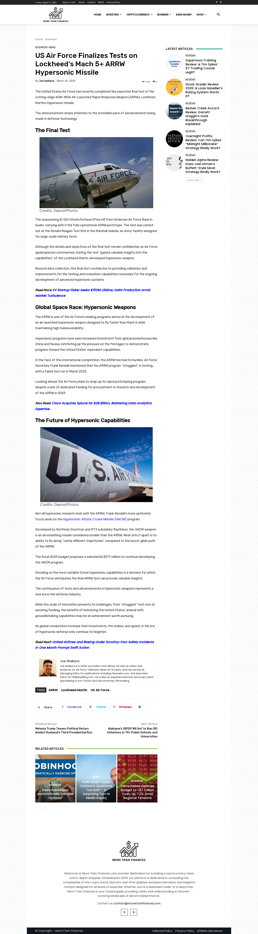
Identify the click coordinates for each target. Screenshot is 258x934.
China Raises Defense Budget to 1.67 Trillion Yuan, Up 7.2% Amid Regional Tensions (137, 792)
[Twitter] (221, 2)
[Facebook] (217, 2)
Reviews (191, 56)
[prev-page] (37, 808)
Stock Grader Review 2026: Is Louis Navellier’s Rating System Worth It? (204, 90)
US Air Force (100, 690)
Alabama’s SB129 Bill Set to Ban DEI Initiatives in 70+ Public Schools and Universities (132, 732)
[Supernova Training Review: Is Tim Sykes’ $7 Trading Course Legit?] (174, 63)
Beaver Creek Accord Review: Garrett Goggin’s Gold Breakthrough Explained (202, 116)
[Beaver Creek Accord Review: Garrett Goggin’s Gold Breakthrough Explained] (174, 110)
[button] (218, 14)
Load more (193, 180)
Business (51, 39)
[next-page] (43, 808)
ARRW (53, 690)
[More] (139, 707)
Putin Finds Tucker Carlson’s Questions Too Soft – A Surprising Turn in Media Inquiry (96, 790)
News (52, 47)
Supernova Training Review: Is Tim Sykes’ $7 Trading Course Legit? (202, 66)
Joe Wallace (46, 81)
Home (39, 39)
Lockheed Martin (74, 690)
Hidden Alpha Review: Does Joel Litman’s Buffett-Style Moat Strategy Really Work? (203, 166)
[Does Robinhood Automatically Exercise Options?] (55, 778)
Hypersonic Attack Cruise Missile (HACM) (95, 519)
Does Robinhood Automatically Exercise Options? (55, 794)
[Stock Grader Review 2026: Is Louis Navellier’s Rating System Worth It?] (174, 87)
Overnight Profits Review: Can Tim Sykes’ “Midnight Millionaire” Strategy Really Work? (204, 142)
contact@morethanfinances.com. (137, 903)
